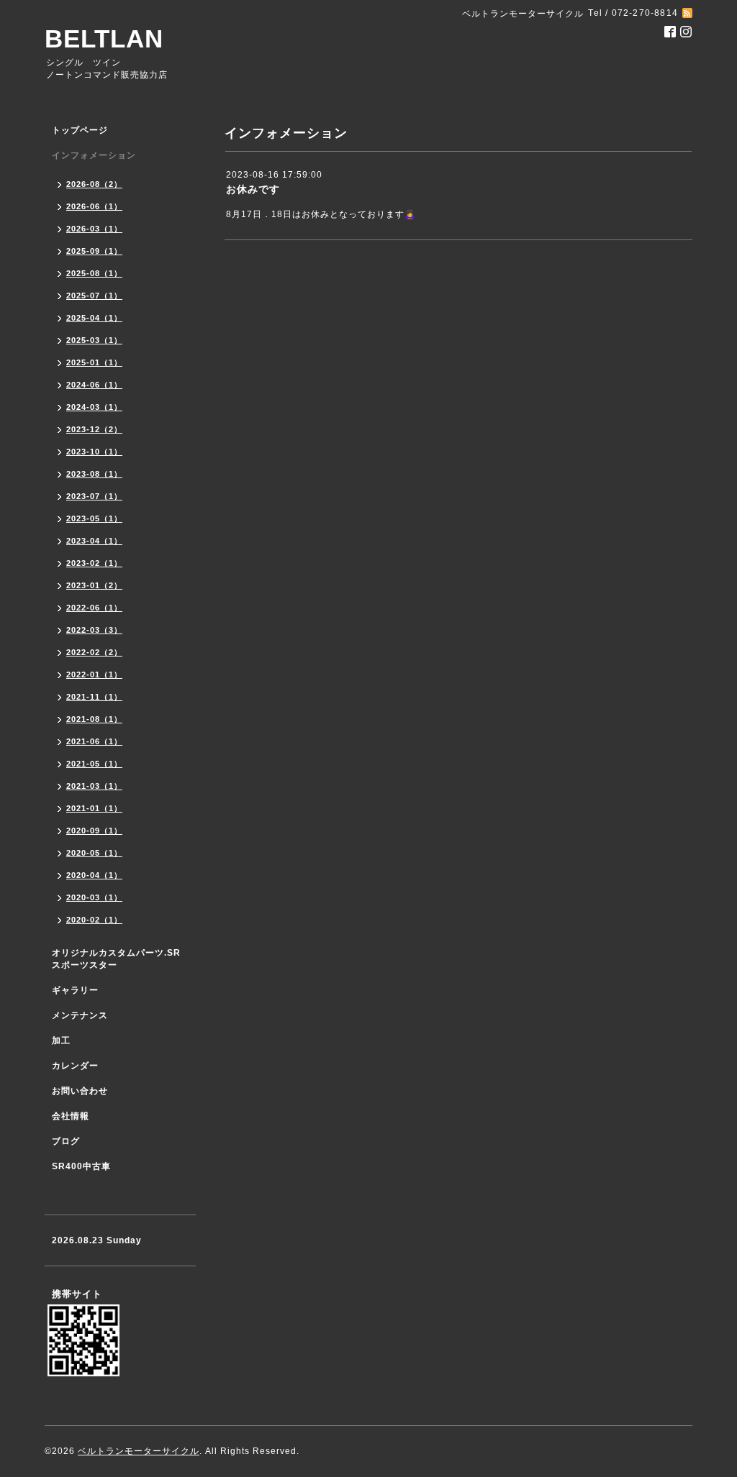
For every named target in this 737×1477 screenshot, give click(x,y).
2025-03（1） (94, 340)
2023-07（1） (94, 496)
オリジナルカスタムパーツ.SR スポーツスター (116, 959)
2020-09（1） (94, 830)
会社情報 (70, 1116)
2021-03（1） (94, 786)
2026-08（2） (94, 184)
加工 (61, 1040)
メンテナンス (80, 1015)
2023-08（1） (94, 474)
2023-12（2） (94, 429)
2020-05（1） (94, 853)
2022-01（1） (94, 674)
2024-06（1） (94, 384)
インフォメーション (94, 155)
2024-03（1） (94, 407)
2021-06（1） (94, 741)
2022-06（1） (94, 607)
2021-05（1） (94, 763)
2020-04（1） (94, 875)
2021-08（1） (94, 719)
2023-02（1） (94, 563)
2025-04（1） (94, 318)
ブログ (66, 1141)
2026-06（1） (94, 206)
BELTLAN (104, 38)
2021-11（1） (94, 696)
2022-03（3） (94, 630)
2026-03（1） (94, 228)
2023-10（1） (94, 451)
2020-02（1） (94, 919)
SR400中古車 (81, 1166)
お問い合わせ (80, 1091)
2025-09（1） (94, 251)
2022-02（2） (94, 652)
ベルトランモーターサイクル (138, 1451)
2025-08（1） (94, 273)
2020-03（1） (94, 897)
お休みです (253, 189)
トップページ (80, 130)
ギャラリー (75, 990)
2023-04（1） (94, 540)
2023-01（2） (94, 585)
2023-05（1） (94, 518)
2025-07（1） (94, 295)
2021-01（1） (94, 808)
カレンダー (75, 1066)
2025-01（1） (94, 362)
